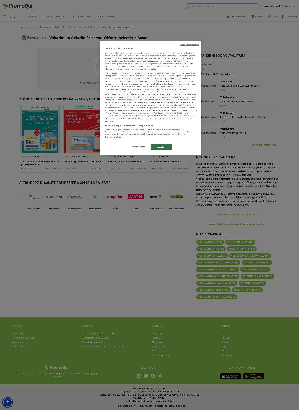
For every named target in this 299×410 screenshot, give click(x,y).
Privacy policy (150, 69)
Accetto (161, 147)
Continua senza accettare (189, 45)
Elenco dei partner (113, 137)
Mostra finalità (138, 147)
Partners (185, 84)
